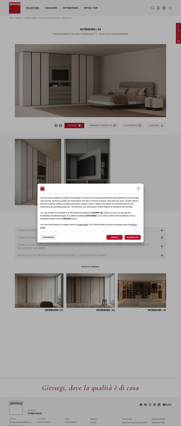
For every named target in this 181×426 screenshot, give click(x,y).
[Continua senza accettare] (138, 188)
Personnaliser (48, 237)
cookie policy (82, 224)
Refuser (114, 237)
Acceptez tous (132, 237)
